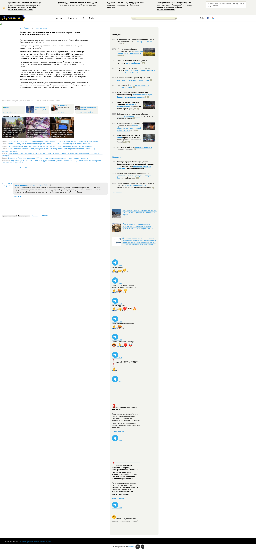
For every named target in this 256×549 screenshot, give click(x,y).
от (128, 178)
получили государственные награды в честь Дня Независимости (136, 71)
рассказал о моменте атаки (126, 105)
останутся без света (134, 63)
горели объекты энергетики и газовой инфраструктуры (129, 128)
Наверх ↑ (23, 167)
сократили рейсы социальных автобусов (133, 80)
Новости (72, 18)
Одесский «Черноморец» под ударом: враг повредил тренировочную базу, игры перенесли (125, 5)
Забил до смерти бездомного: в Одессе (132, 114)
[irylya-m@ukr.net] (7, 186)
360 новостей (38, 110)
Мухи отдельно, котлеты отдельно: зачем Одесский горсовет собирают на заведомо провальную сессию (62, 133)
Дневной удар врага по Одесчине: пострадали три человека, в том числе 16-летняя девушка (77, 4)
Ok (137, 546)
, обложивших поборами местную (134, 186)
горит (119, 137)
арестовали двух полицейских (134, 185)
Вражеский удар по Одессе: (128, 135)
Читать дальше (118, 432)
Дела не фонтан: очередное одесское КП (133, 174)
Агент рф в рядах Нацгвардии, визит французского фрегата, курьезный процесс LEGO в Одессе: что (135, 164)
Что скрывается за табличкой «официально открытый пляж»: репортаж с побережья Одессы (139, 212)
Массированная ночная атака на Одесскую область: (130, 124)
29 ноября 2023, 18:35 (38, 185)
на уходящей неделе (135, 168)
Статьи (58, 18)
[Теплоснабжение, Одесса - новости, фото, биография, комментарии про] (30, 113)
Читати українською (40, 28)
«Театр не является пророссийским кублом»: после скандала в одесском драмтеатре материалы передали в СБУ (138, 226)
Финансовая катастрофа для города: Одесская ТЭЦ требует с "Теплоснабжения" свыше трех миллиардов (50, 146)
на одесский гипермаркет (129, 107)
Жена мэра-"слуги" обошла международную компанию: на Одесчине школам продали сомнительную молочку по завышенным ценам (50, 150)
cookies (131, 546)
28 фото (14, 112)
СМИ (91, 18)
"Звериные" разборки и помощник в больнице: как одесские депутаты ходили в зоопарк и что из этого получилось (12, 132)
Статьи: (115, 206)
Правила (35, 216)
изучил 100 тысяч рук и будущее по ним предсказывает (134, 96)
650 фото (90, 112)
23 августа (116, 157)
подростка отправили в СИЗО (128, 116)
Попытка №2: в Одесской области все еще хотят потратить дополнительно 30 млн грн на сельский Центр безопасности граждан (52, 154)
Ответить (18, 197)
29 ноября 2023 (24, 28)
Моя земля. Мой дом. (126, 147)
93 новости (83, 112)
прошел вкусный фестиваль (144, 41)
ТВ (82, 18)
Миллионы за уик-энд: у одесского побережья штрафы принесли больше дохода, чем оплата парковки (49, 144)
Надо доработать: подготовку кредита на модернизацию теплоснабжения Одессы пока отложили (37, 133)
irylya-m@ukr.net (21, 185)
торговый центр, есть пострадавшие (129, 139)
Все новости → (118, 193)
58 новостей (61, 112)
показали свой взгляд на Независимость (130, 52)
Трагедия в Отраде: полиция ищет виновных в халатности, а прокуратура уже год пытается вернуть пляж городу (53, 141)
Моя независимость (143, 147)
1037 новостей (6, 112)
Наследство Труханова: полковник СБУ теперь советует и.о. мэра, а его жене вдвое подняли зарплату (48, 158)
